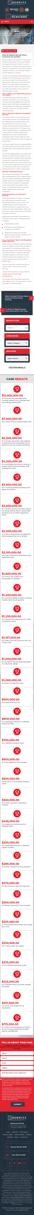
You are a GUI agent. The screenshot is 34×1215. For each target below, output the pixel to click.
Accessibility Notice (22, 1210)
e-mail (6, 283)
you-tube (19, 1162)
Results (28, 1134)
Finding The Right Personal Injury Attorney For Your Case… (16, 310)
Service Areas (19, 1134)
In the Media (24, 1132)
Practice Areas (8, 1134)
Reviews (10, 1137)
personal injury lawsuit (20, 76)
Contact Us (24, 1137)
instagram (24, 1163)
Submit (18, 1104)
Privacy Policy (21, 1099)
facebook (9, 1162)
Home (8, 1132)
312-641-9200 (22, 1147)
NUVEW (4, 1208)
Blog (16, 1137)
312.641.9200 (19, 16)
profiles (15, 1132)
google (14, 1162)
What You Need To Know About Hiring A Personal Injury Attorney (16, 298)
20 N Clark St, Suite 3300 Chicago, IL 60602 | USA (18, 1126)
